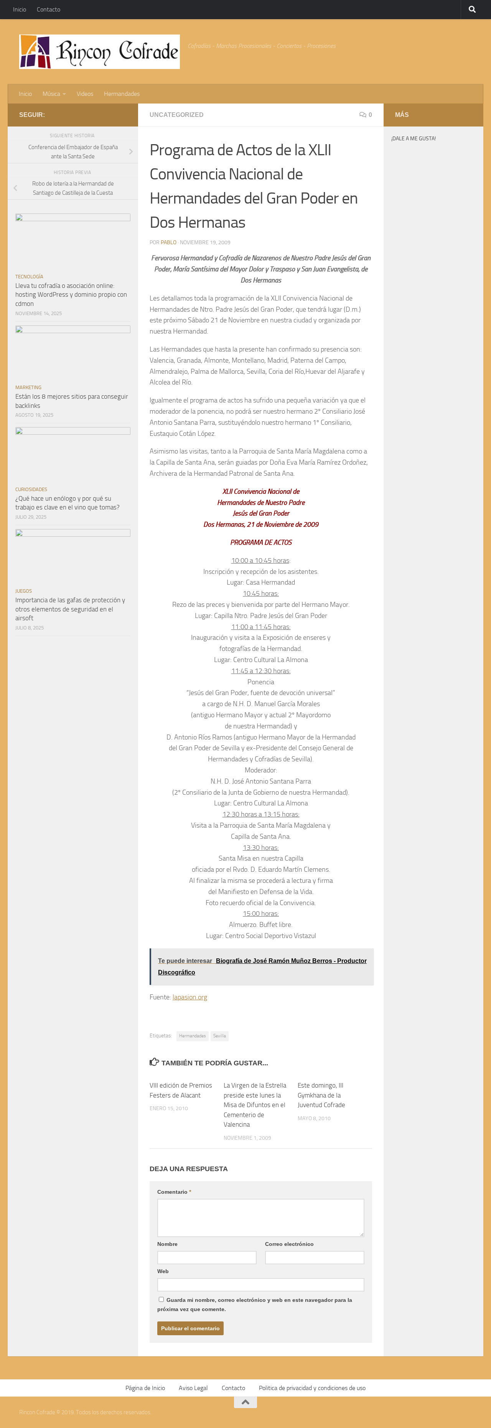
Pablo (168, 242)
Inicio (19, 9)
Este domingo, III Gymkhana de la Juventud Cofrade (321, 1095)
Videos (85, 93)
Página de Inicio (145, 1388)
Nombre (167, 1244)
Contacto (48, 9)
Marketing (28, 387)
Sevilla (219, 1036)
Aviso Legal (193, 1388)
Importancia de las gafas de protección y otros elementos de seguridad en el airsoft (70, 609)
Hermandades (122, 93)
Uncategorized (177, 115)
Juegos (23, 591)
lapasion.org (190, 997)
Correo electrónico (289, 1244)
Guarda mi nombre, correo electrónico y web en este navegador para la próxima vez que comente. (254, 1304)
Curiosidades (31, 489)
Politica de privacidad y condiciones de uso (312, 1388)
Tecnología (29, 276)
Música (51, 93)
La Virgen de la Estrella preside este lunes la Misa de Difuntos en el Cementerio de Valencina (255, 1104)
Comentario (174, 1192)
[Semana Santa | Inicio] (99, 52)
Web (163, 1271)
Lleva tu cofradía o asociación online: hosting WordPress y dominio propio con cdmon (71, 294)
